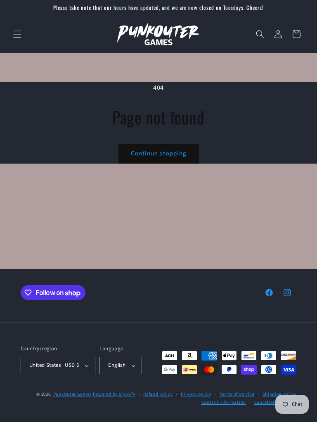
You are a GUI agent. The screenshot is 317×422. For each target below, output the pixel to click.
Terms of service (237, 394)
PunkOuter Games (72, 394)
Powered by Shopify (114, 394)
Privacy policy (196, 394)
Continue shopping (159, 153)
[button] (17, 34)
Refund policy (158, 394)
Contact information (223, 402)
